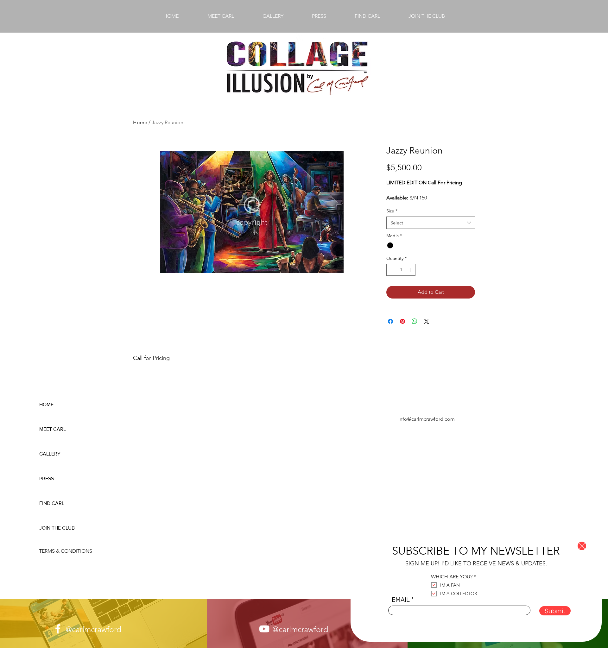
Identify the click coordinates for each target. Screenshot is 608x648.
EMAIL (400, 599)
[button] (582, 545)
